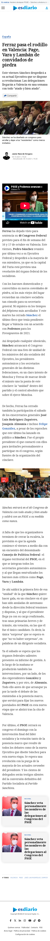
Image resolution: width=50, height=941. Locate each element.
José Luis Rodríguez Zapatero (36, 878)
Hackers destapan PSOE (19, 2)
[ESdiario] (25, 8)
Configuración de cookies (25, 934)
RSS (40, 928)
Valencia (14, 878)
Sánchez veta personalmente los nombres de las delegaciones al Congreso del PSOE (35, 812)
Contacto (34, 928)
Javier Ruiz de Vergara (22, 154)
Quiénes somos (14, 928)
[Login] (47, 8)
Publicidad (25, 928)
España (6, 36)
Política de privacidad (22, 931)
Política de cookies (39, 931)
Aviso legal (8, 931)
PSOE (21, 878)
